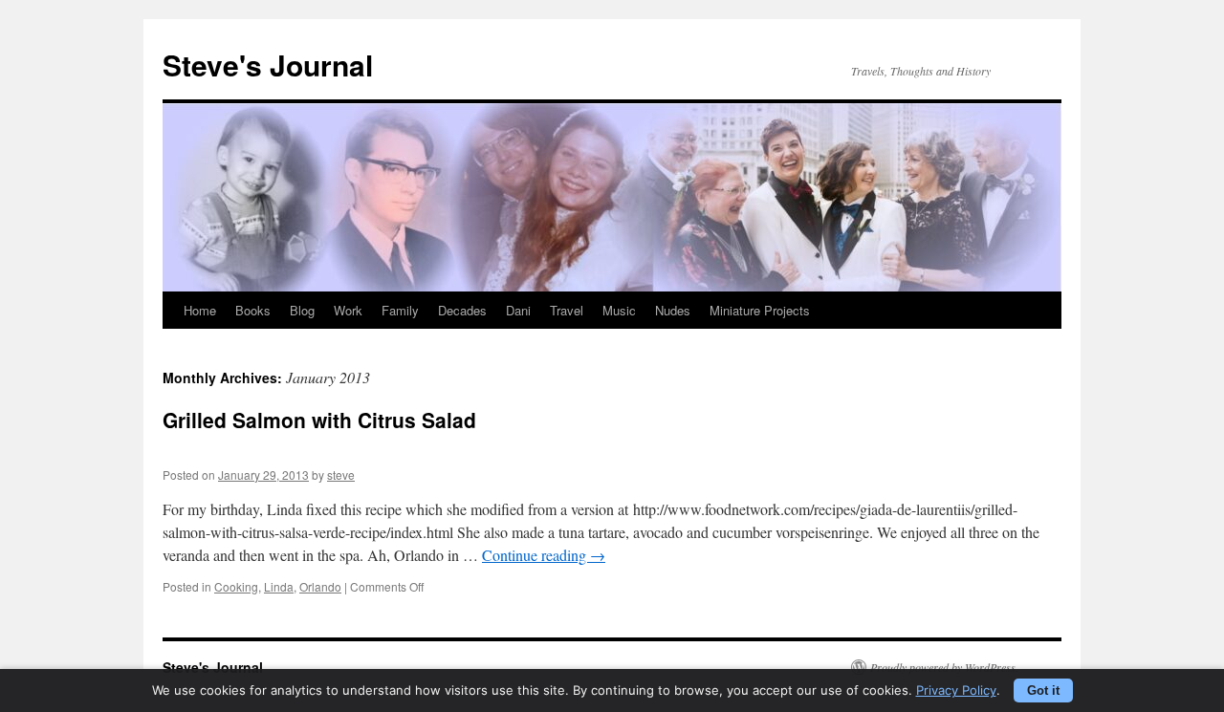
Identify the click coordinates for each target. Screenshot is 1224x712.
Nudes (672, 310)
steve (341, 474)
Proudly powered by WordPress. (944, 667)
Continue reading (543, 555)
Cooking (236, 586)
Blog (302, 310)
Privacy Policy (956, 690)
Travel (566, 310)
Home (200, 310)
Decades (462, 310)
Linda (279, 586)
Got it (1043, 690)
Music (619, 310)
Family (400, 310)
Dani (518, 310)
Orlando (320, 586)
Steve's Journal (268, 64)
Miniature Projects (760, 310)
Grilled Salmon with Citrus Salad (319, 419)
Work (348, 310)
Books (253, 310)
